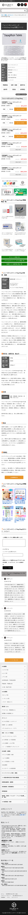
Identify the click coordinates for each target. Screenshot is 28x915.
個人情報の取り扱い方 (17, 895)
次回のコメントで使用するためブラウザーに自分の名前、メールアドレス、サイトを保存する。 (14, 562)
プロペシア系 (5, 695)
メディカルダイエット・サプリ (9, 728)
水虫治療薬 (4, 765)
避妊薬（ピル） (5, 706)
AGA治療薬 (4, 691)
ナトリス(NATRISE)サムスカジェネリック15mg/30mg (7, 251)
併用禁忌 (22, 89)
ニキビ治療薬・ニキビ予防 (8, 743)
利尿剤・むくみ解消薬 (7, 724)
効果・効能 (14, 85)
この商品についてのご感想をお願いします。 (13, 537)
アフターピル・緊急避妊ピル (9, 710)
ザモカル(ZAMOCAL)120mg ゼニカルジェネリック (20, 234)
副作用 (5, 89)
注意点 (14, 89)
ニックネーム (6, 549)
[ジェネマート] (7, 5)
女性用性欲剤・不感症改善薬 (9, 680)
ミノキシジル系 (5, 698)
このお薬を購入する (14, 477)
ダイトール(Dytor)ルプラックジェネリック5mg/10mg (7, 234)
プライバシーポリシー (6, 895)
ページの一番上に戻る (14, 660)
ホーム (2, 894)
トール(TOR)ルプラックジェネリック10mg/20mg (20, 251)
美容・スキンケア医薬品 (7, 732)
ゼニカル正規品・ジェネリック (9, 721)
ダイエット (4, 718)
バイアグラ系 (5, 669)
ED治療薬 (4, 666)
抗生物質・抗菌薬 (6, 751)
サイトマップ (15, 897)
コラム (8, 897)
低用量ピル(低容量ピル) (7, 713)
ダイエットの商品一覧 (14, 257)
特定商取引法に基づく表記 (12, 894)
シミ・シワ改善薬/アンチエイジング (10, 746)
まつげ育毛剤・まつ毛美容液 (9, 739)
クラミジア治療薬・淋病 (7, 754)
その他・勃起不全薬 (6, 687)
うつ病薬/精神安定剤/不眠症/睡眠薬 (10, 777)
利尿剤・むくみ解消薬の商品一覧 (14, 264)
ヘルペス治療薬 (5, 758)
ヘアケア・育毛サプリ (7, 702)
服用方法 (22, 85)
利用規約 (3, 897)
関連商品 (5, 85)
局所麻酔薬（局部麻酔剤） (8, 786)
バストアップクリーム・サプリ (9, 736)
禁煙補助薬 (4, 791)
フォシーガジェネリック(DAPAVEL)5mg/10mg (20, 218)
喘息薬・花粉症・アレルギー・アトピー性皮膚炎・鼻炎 (13, 796)
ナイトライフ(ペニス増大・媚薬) (9, 773)
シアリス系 (4, 676)
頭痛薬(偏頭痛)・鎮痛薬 (7, 782)
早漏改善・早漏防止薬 (7, 683)
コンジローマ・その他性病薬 (9, 768)
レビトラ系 (4, 673)
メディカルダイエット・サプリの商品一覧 (14, 260)
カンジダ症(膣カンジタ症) (8, 761)
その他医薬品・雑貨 (6, 801)
